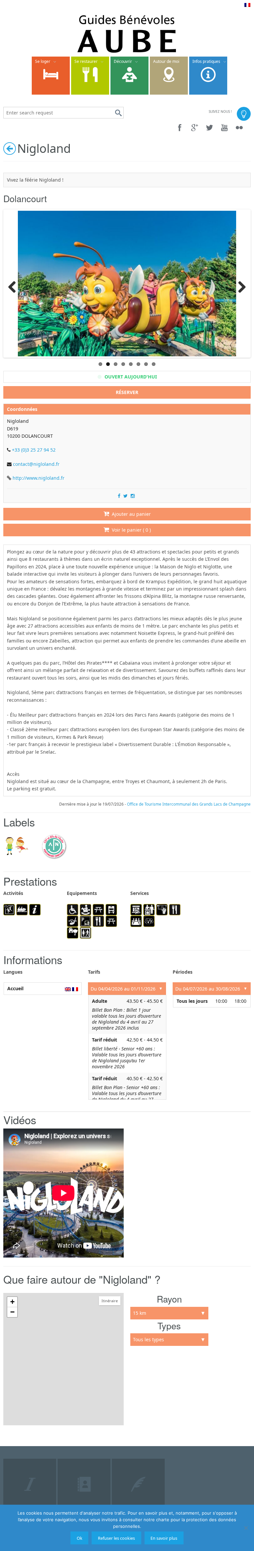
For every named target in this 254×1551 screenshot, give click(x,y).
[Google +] (194, 127)
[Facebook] (179, 127)
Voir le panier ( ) (130, 530)
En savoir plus (163, 1538)
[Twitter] (209, 127)
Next (239, 285)
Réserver (127, 392)
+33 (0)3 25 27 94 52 (34, 450)
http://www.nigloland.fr (38, 478)
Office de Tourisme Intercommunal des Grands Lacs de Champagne (189, 804)
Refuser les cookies (116, 1538)
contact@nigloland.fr (36, 464)
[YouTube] (224, 127)
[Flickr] (239, 127)
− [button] (12, 1312)
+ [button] (12, 1302)
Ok (79, 1538)
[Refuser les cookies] (245, 1528)
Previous (14, 285)
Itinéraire (110, 1300)
